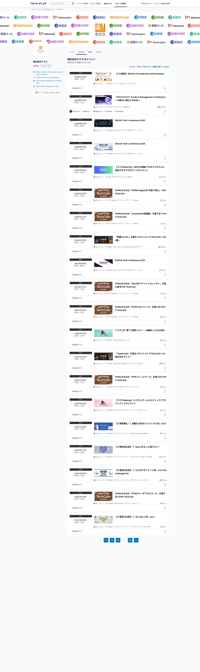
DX (129, 107)
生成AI (126, 107)
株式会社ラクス (50, 9)
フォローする (46, 66)
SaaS (114, 130)
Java (114, 410)
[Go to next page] (136, 540)
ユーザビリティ (145, 480)
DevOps (115, 340)
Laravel (113, 200)
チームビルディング (140, 410)
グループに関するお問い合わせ (49, 92)
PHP (109, 200)
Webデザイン (132, 130)
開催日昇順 (147, 66)
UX (139, 480)
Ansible (121, 340)
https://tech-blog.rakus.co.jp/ (47, 86)
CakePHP (110, 387)
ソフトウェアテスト (136, 527)
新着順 (139, 66)
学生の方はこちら (147, 3)
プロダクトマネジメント (115, 107)
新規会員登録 (165, 3)
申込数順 (165, 66)
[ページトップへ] (38, 3)
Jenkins (146, 433)
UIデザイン (133, 480)
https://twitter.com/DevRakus (47, 77)
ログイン (157, 3)
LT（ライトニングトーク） (124, 200)
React (140, 363)
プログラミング (122, 130)
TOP (32, 9)
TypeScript (116, 363)
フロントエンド (118, 247)
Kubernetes (139, 433)
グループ (39, 9)
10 (130, 540)
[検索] (73, 3)
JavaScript (126, 247)
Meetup (110, 83)
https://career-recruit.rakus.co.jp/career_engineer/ (49, 73)
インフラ (116, 83)
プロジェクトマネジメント (127, 83)
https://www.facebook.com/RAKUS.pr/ (49, 81)
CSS (132, 247)
